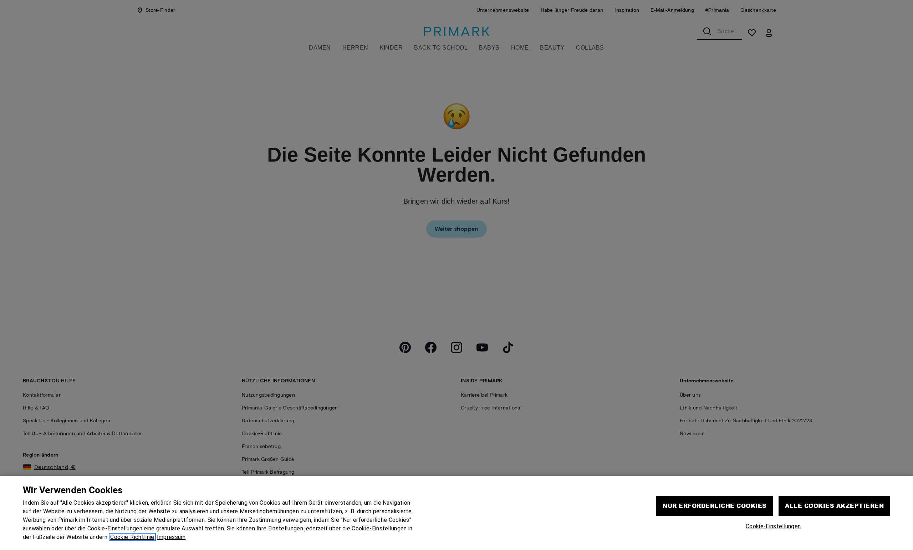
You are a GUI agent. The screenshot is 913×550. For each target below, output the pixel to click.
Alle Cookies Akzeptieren (834, 505)
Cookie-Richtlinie (132, 537)
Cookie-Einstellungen (773, 526)
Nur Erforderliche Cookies (714, 505)
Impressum (171, 537)
